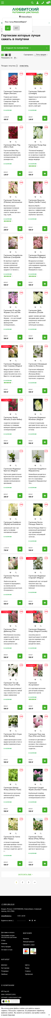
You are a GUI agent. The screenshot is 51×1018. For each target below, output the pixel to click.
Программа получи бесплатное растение (9, 936)
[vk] (30, 920)
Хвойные (4, 974)
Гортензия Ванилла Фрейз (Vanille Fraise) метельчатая (37, 202)
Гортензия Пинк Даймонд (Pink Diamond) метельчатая (13, 631)
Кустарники (5, 968)
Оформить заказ (29, 945)
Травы (27, 968)
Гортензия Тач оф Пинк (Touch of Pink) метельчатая (12, 685)
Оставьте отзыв (6, 950)
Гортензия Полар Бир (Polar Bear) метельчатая (37, 147)
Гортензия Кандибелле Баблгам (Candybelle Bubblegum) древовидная (13, 258)
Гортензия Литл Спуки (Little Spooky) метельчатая (13, 736)
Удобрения (29, 974)
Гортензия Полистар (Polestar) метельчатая (13, 201)
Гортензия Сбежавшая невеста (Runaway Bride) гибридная (38, 366)
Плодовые (5, 971)
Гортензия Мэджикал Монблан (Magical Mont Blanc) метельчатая (37, 420)
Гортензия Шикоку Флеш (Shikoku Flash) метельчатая (12, 790)
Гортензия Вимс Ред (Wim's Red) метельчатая (12, 147)
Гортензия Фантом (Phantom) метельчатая (11, 578)
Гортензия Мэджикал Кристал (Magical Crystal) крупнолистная (13, 471)
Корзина (26, 939)
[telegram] (34, 920)
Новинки (4, 943)
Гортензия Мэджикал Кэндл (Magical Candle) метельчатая (38, 631)
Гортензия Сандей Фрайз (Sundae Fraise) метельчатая (38, 790)
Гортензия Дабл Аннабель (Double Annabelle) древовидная (36, 313)
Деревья (4, 965)
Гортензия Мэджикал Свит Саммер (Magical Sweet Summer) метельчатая (13, 367)
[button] (10, 1001)
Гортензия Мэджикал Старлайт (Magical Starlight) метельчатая (37, 578)
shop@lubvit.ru (6, 916)
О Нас (3, 940)
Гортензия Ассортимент (34, 684)
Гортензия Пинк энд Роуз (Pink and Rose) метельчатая (37, 736)
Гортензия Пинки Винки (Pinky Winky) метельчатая (37, 839)
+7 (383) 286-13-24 (7, 904)
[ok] (32, 920)
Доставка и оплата (7, 932)
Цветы (27, 965)
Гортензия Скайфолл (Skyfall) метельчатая (12, 523)
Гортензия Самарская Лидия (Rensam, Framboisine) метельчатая (13, 94)
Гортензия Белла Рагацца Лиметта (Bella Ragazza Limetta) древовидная (37, 525)
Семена (28, 971)
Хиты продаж (6, 947)
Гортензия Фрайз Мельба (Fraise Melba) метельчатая (13, 419)
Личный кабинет (29, 942)
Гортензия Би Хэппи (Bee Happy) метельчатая (12, 839)
